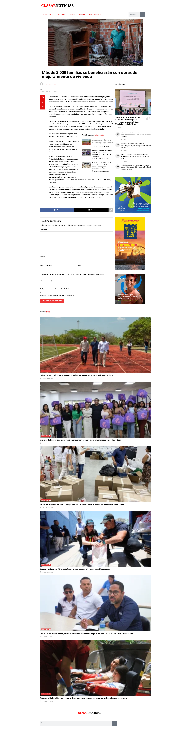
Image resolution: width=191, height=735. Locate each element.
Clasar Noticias (51, 84)
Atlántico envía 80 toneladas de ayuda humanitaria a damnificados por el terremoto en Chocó (102, 166)
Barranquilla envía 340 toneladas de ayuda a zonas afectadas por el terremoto (75, 569)
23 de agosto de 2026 (101, 146)
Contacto (43, 730)
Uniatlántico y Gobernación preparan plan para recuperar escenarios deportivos (102, 142)
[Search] (142, 14)
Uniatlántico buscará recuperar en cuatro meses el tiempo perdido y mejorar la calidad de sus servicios (136, 167)
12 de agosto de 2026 (47, 701)
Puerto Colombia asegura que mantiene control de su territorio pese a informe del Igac (135, 156)
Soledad (72, 14)
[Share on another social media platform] (42, 107)
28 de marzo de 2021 (46, 87)
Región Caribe (94, 14)
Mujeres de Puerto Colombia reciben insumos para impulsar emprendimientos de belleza (102, 153)
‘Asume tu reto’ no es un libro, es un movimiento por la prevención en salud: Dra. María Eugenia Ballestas (128, 121)
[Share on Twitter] (42, 102)
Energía (50, 730)
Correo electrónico (46, 265)
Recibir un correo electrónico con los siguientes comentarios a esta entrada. (64, 289)
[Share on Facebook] (42, 97)
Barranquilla (61, 14)
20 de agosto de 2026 (101, 158)
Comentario (44, 230)
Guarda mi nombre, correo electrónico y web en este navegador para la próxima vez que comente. (73, 274)
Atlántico (82, 14)
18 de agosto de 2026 (101, 171)
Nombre (43, 256)
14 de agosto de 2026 (47, 636)
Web (79, 265)
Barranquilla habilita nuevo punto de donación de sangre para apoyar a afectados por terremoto (83, 698)
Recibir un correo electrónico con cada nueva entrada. (57, 296)
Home (55, 730)
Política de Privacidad (64, 730)
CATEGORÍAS (46, 14)
